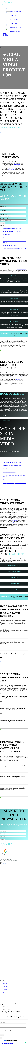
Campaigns (5, 986)
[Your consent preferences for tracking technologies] (25, 1042)
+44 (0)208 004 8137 (5, 1009)
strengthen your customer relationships (16, 376)
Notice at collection (7, 1043)
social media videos (21, 269)
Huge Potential (6, 234)
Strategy (5, 983)
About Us (5, 35)
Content (5, 989)
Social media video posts (17, 522)
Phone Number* (4, 218)
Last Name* (3, 210)
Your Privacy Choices (12, 1040)
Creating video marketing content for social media (14, 248)
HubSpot (11, 168)
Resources (5, 34)
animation (18, 379)
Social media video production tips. (11, 245)
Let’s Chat (4, 388)
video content (11, 169)
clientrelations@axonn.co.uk (6, 1006)
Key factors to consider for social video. (12, 231)
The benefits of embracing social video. (12, 228)
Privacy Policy (14, 860)
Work (4, 33)
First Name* (3, 206)
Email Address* (3, 214)
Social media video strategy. (9, 237)
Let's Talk (5, 39)
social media (17, 164)
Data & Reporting (7, 993)
